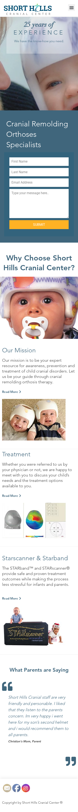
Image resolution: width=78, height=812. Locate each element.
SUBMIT (39, 225)
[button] (71, 7)
